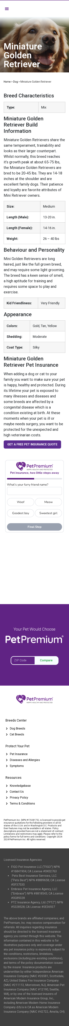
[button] (7, 9)
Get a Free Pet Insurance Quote (32, 444)
